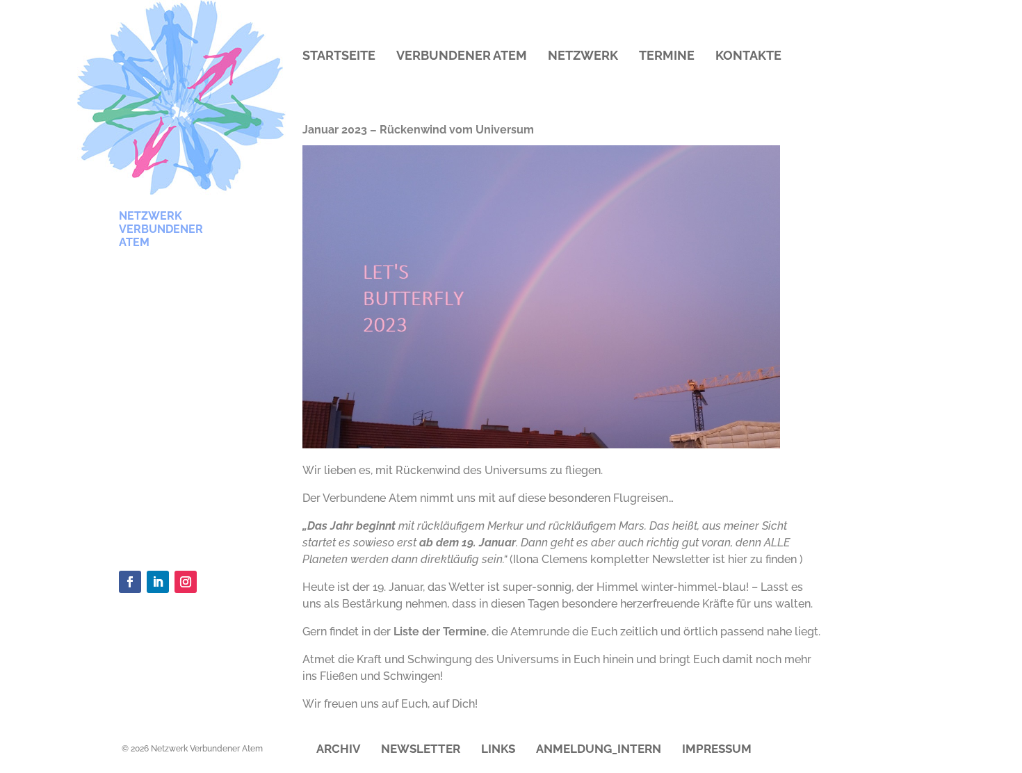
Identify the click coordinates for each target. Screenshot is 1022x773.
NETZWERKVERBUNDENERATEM (161, 229)
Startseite (338, 57)
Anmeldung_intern (598, 750)
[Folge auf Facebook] (130, 582)
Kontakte (748, 57)
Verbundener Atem (461, 57)
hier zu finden (762, 559)
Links (498, 750)
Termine (667, 57)
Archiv (338, 750)
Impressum (717, 750)
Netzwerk (583, 57)
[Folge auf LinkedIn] (158, 582)
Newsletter (420, 750)
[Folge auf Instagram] (186, 582)
